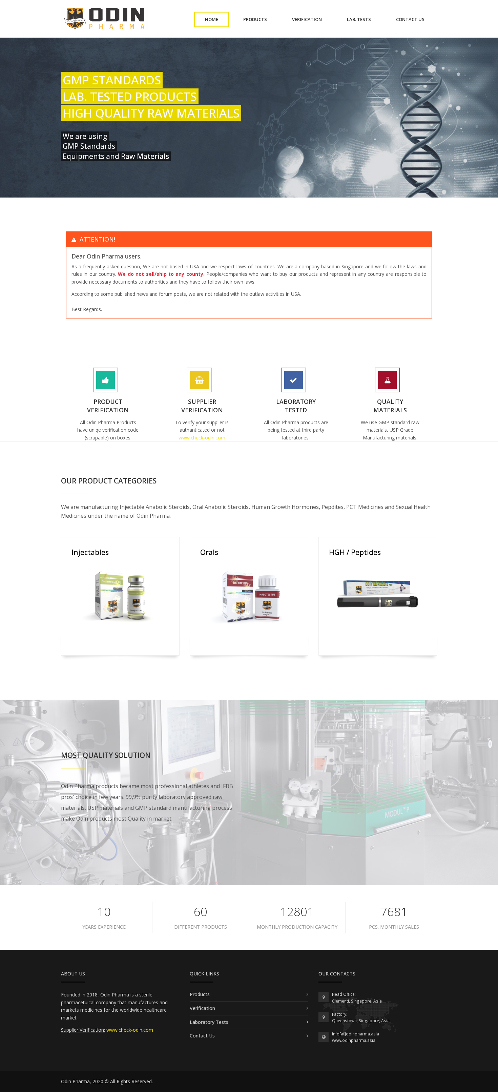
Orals (209, 552)
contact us (415, 19)
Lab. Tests (364, 19)
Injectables (90, 552)
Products (260, 19)
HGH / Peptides (355, 552)
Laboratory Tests (209, 1022)
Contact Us (202, 1035)
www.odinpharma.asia (353, 1040)
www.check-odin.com (202, 437)
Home (217, 19)
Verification (312, 19)
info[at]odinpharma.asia (355, 1034)
